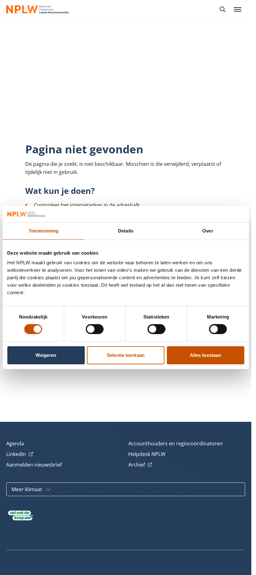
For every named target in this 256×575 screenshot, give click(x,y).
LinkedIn (19, 454)
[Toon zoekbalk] (222, 9)
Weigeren (46, 355)
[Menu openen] (237, 9)
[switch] (95, 329)
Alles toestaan (205, 355)
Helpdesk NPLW (146, 454)
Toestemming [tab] (43, 230)
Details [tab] (125, 230)
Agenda (15, 443)
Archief (140, 465)
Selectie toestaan (126, 355)
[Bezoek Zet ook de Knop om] (20, 515)
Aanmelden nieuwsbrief (34, 464)
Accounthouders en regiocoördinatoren (175, 443)
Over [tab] (207, 230)
